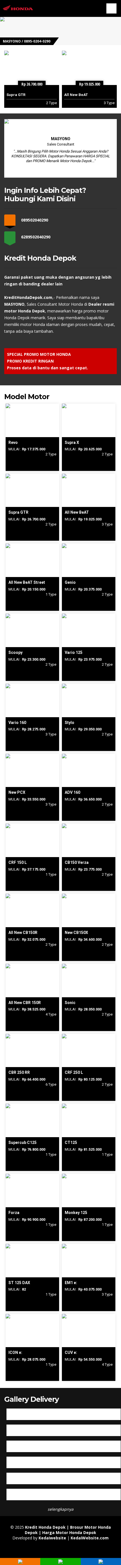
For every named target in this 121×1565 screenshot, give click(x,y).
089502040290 (34, 220)
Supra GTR (15, 95)
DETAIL (32, 406)
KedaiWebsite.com (90, 1538)
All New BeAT (76, 95)
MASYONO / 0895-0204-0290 (26, 41)
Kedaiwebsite (52, 1538)
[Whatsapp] (60, 1562)
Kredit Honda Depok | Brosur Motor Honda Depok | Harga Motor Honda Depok (68, 1529)
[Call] (20, 1562)
